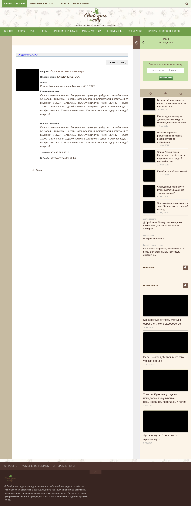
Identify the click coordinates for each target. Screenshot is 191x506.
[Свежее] (150, 93)
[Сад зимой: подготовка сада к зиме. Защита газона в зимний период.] (149, 207)
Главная (8, 31)
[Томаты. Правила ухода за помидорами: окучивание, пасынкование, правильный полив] (165, 380)
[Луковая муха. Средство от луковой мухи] (165, 421)
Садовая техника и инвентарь (67, 71)
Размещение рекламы (35, 466)
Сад (32, 31)
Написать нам (81, 4)
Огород (21, 31)
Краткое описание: (50, 91)
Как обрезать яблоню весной (172, 171)
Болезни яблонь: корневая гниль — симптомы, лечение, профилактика (172, 103)
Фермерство (135, 31)
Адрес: (44, 82)
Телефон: (45, 152)
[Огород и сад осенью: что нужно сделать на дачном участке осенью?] (149, 191)
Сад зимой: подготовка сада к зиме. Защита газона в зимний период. (172, 206)
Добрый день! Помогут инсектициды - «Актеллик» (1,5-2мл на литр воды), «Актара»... (162, 225)
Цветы (43, 31)
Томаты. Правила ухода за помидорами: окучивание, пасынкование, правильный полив (164, 398)
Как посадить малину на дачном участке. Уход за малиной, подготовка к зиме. (171, 119)
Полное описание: (50, 123)
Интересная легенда (153, 238)
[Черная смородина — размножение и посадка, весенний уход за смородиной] (149, 137)
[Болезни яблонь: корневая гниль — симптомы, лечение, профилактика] (149, 104)
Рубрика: (45, 71)
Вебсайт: (45, 158)
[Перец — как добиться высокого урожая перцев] (165, 343)
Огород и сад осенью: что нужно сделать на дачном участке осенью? (170, 189)
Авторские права (64, 466)
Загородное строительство (164, 31)
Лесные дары (114, 31)
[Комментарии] (180, 93)
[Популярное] (165, 93)
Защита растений (91, 31)
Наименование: (48, 77)
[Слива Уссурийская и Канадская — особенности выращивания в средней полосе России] (149, 156)
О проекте (63, 4)
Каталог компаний (14, 4)
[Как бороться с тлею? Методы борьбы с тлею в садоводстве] (165, 305)
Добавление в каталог (41, 4)
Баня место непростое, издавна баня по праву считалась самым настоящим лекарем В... (163, 251)
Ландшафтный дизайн (65, 31)
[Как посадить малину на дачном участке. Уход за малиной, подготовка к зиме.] (149, 120)
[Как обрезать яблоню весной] (149, 175)
